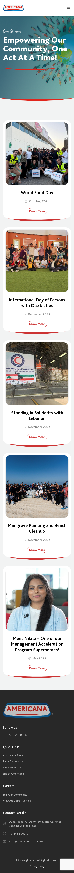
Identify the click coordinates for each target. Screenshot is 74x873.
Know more (37, 211)
